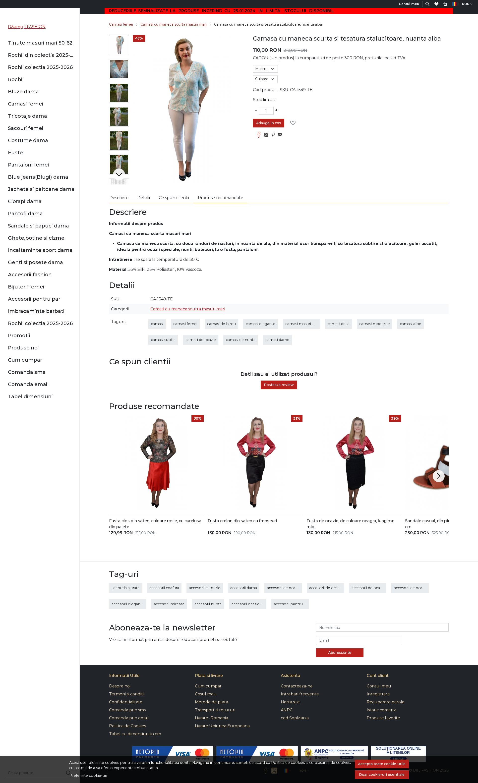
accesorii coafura (164, 588)
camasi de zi (338, 324)
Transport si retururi (215, 710)
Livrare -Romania (211, 718)
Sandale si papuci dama (38, 226)
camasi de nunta (240, 339)
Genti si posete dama (35, 262)
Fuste (15, 153)
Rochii (16, 79)
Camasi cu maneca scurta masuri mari (173, 24)
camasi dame (277, 339)
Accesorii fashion (30, 275)
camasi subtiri (163, 339)
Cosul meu (206, 694)
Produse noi (23, 348)
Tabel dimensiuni (30, 396)
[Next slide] (119, 174)
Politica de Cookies (127, 726)
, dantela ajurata (125, 588)
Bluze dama (23, 92)
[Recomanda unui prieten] (281, 135)
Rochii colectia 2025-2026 (40, 67)
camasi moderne (374, 324)
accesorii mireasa (169, 604)
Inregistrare (378, 694)
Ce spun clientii (174, 197)
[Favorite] (436, 4)
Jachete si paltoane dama (41, 189)
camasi (157, 324)
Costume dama (28, 140)
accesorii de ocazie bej (287, 588)
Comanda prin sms (127, 710)
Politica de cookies (288, 762)
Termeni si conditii (126, 694)
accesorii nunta (208, 604)
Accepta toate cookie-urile (382, 764)
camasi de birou (221, 324)
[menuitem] (119, 45)
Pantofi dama (25, 214)
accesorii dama (243, 588)
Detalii (143, 197)
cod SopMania (295, 718)
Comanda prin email (129, 718)
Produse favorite (383, 718)
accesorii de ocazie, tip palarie (420, 588)
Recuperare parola (385, 702)
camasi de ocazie (200, 339)
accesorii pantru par (292, 604)
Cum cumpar (25, 360)
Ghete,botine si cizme (36, 238)
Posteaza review (279, 385)
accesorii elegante (128, 604)
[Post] (267, 135)
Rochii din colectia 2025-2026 (41, 55)
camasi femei (185, 324)
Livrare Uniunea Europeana (222, 726)
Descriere (119, 197)
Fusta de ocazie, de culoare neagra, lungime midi (350, 523)
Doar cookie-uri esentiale (382, 774)
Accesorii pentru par (34, 299)
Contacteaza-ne (297, 686)
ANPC (287, 710)
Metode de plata (211, 702)
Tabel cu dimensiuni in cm (135, 733)
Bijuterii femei (26, 287)
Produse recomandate (220, 197)
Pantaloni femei (28, 165)
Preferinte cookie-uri (88, 775)
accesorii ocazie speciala (253, 604)
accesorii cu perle (204, 588)
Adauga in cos (268, 123)
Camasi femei (25, 104)
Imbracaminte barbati (36, 311)
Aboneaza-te (339, 652)
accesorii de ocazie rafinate (376, 588)
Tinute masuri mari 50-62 (40, 43)
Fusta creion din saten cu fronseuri (242, 520)
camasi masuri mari (302, 324)
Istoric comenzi (382, 710)
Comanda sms (26, 372)
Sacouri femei (25, 128)
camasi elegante (260, 324)
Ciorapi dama (25, 201)
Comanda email (28, 384)
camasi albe (410, 324)
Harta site (290, 702)
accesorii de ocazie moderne (335, 588)
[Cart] (445, 4)
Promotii (19, 335)
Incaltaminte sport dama (40, 250)
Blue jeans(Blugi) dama (38, 177)
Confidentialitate (125, 702)
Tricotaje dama (27, 116)
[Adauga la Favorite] (294, 123)
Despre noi (119, 686)
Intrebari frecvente (300, 694)
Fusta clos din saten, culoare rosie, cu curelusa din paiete (155, 523)
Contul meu (379, 686)
